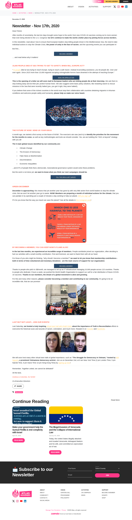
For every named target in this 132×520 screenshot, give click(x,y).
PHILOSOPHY (65, 498)
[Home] (14, 5)
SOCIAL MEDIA (44, 500)
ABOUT (42, 490)
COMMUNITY (44, 495)
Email (70, 475)
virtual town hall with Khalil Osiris (59, 326)
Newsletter (18, 392)
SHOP (104, 498)
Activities (22, 13)
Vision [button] (81, 7)
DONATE (104, 495)
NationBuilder (77, 514)
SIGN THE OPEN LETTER (66, 77)
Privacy (64, 510)
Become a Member (112, 1)
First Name (72, 468)
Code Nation (68, 514)
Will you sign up (84, 196)
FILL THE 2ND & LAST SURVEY (66, 177)
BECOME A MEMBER (66, 54)
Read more (18, 440)
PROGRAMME (65, 495)
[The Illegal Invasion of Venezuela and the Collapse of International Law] (66, 415)
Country (97, 466)
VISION (63, 490)
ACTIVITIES (85, 490)
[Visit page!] (115, 7)
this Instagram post (83, 200)
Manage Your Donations (53, 510)
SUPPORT (105, 490)
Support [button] (107, 7)
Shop (99, 1)
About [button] (71, 7)
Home (14, 13)
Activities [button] (94, 7)
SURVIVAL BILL (65, 492)
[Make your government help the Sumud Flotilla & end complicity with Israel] (29, 415)
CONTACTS (43, 498)
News (30, 13)
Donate (125, 1)
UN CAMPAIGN (86, 492)
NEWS (83, 495)
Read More (115, 400)
